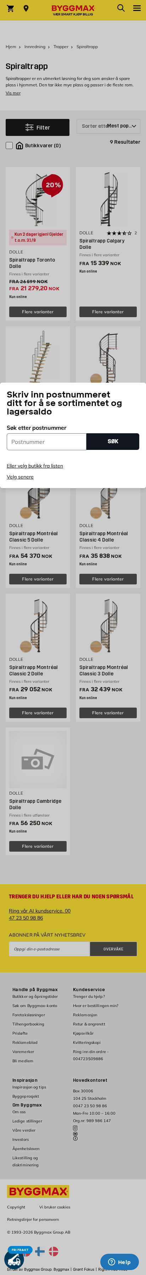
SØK (113, 441)
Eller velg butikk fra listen (35, 466)
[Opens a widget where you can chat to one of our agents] (119, 1262)
